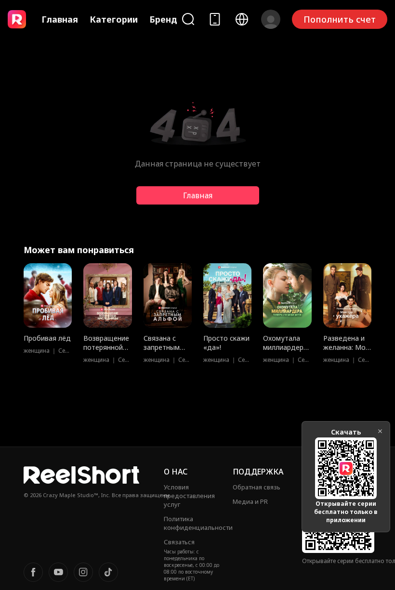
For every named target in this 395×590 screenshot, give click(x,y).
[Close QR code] (380, 431)
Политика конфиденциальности (198, 523)
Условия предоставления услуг (189, 496)
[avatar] (270, 19)
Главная (59, 19)
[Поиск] (188, 19)
